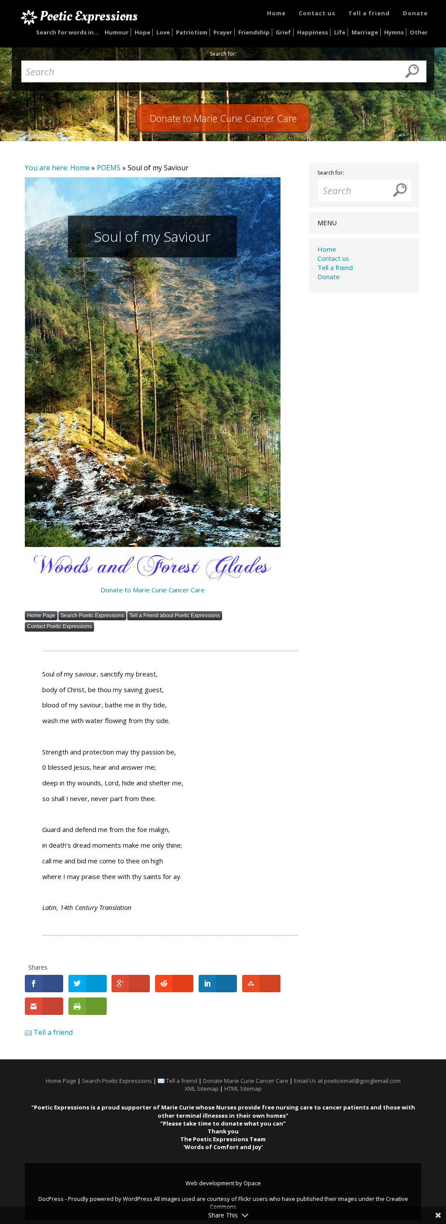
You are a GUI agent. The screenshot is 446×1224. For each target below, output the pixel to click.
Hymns (394, 32)
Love (163, 32)
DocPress (51, 1199)
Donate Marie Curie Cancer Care (245, 1081)
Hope (142, 32)
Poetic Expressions (89, 16)
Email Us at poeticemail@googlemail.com (347, 1081)
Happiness (312, 32)
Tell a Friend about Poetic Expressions (174, 615)
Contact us (317, 13)
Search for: (223, 54)
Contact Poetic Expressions (59, 626)
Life (339, 32)
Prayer (222, 32)
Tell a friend (369, 13)
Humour (116, 32)
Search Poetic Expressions (92, 615)
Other (419, 32)
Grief (283, 32)
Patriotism (191, 32)
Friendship (254, 32)
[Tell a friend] (28, 1032)
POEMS (109, 167)
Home (276, 13)
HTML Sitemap (243, 1088)
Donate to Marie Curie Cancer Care (153, 589)
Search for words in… (67, 32)
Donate (415, 13)
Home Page (41, 615)
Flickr (244, 1199)
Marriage (364, 32)
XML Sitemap (202, 1088)
